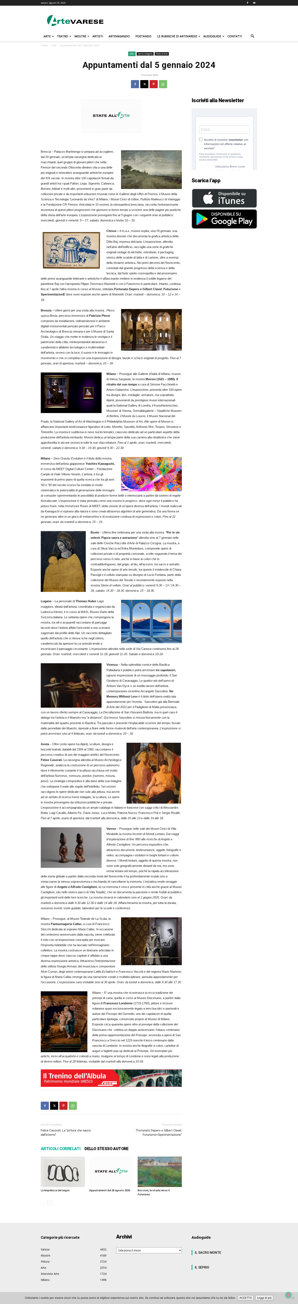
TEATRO (62, 36)
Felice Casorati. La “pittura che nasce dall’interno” (66, 1133)
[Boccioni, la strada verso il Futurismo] (160, 1172)
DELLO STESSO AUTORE (107, 1148)
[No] (293, 1298)
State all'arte (162, 53)
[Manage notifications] (288, 1295)
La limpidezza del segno (55, 1190)
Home (44, 45)
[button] (252, 37)
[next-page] (49, 1202)
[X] (144, 84)
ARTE (47, 36)
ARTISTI (97, 36)
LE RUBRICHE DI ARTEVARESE (177, 36)
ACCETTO (245, 1297)
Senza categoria (145, 53)
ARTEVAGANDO (119, 36)
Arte (54, 45)
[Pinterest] (154, 84)
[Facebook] (247, 3)
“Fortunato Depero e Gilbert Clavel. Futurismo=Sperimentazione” (159, 1133)
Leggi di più (264, 1297)
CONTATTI (234, 36)
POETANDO (143, 36)
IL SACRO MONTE (208, 1253)
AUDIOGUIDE (212, 36)
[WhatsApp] (163, 84)
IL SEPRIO (202, 1267)
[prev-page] (43, 1202)
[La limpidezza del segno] (63, 1172)
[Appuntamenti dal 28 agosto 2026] (111, 1172)
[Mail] (254, 3)
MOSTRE (80, 36)
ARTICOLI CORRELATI (60, 1148)
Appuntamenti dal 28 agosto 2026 (109, 1190)
